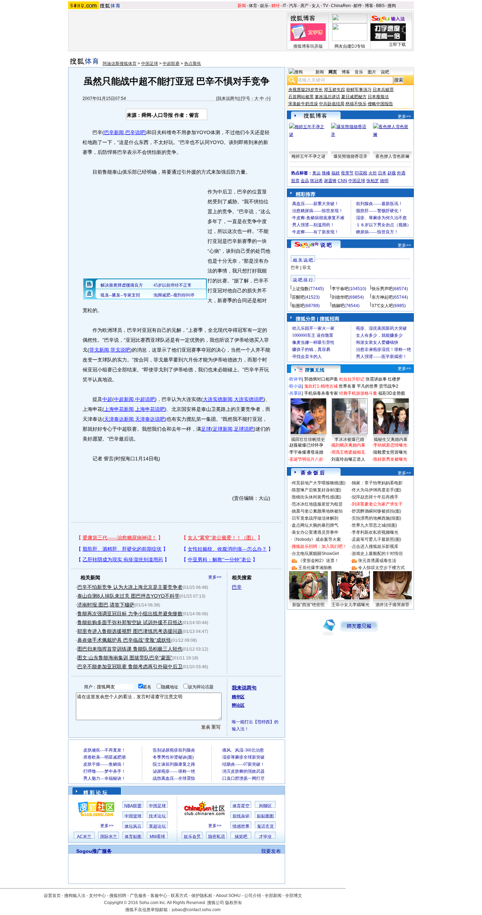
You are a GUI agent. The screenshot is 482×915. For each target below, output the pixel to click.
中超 (107, 399)
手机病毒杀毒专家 (321, 393)
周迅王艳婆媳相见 (348, 452)
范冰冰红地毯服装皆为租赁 (317, 504)
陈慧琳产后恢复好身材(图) (316, 490)
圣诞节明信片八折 (306, 459)
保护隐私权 (201, 895)
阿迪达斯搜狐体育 (120, 63)
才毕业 (265, 836)
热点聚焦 (192, 63)
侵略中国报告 (380, 103)
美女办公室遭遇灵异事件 (315, 532)
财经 (275, 5)
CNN (342, 180)
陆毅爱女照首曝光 (390, 452)
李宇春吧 (340, 288)
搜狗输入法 (74, 895)
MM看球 (157, 836)
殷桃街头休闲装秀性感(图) (316, 497)
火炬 (372, 173)
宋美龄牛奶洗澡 (303, 103)
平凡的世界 (367, 386)
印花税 (361, 173)
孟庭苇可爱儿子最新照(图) (376, 539)
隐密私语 (216, 836)
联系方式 (179, 895)
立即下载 (397, 44)
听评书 (295, 379)
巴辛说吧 (135, 132)
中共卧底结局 (331, 103)
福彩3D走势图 (391, 393)
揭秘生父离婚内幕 (391, 439)
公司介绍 (252, 895)
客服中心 (158, 895)
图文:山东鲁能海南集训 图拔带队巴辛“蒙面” (125, 657)
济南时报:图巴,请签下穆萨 (105, 605)
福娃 (335, 173)
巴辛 (237, 587)
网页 (333, 72)
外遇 (401, 173)
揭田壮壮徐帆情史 (308, 439)
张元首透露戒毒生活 (377, 560)
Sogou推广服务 (94, 851)
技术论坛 (157, 816)
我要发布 (271, 851)
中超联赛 (171, 63)
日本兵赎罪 (383, 89)
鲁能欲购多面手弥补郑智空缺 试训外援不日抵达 (129, 622)
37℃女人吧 (382, 305)
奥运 (316, 173)
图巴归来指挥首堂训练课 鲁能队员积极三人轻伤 (129, 649)
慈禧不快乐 (356, 103)
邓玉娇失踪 (334, 89)
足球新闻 (223, 429)
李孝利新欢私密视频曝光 (375, 532)
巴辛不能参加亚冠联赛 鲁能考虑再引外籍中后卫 (129, 666)
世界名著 (347, 386)
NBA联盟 (132, 805)
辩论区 (238, 705)
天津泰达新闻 (119, 419)
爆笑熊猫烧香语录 (350, 156)
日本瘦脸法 (378, 96)
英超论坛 (157, 826)
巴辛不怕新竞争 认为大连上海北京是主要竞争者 (129, 587)
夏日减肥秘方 (354, 96)
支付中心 (97, 895)
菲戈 (306, 267)
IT (284, 5)
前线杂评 (241, 816)
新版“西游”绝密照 (308, 604)
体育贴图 (133, 836)
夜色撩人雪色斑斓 (392, 156)
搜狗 (391, 5)
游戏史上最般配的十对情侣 (377, 553)
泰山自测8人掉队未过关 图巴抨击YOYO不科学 (128, 596)
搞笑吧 (241, 836)
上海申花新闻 (119, 409)
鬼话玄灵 (265, 826)
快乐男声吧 (382, 288)
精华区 (238, 696)
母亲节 (347, 173)
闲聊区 (265, 805)
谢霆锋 (330, 180)
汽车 (293, 5)
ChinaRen (341, 5)
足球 (206, 429)
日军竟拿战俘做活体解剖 (315, 518)
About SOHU (228, 895)
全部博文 (293, 895)
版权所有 (233, 902)
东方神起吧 (382, 297)
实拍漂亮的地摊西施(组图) (376, 518)
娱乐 (264, 5)
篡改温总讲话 (327, 96)
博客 (369, 5)
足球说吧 (244, 429)
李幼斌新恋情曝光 (390, 445)
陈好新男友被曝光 (390, 459)
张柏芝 (372, 180)
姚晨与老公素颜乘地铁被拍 (317, 511)
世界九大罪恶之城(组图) (374, 525)
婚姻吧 (338, 305)
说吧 (385, 72)
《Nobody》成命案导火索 (316, 539)
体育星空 (241, 805)
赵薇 (391, 173)
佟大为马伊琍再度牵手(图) (376, 490)
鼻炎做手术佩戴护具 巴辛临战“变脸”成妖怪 (124, 640)
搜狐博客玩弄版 (308, 46)
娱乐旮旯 (192, 836)
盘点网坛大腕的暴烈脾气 (315, 525)
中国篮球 (133, 816)
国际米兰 (108, 836)
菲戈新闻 (99, 350)
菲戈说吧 (120, 350)
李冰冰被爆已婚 (349, 439)
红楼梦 (394, 379)
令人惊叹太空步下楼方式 (381, 567)
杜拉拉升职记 (351, 379)
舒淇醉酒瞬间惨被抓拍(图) (376, 511)
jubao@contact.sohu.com (196, 909)
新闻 (241, 5)
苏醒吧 (298, 297)
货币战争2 (388, 386)
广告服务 (138, 895)
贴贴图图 (265, 816)
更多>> (215, 577)
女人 (316, 5)
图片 (372, 72)
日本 (382, 173)
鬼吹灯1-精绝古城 (321, 386)
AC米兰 (84, 836)
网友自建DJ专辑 (350, 46)
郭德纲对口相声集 (321, 379)
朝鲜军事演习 (359, 89)
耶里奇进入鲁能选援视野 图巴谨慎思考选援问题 (129, 631)
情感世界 (241, 826)
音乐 (359, 72)
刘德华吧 (340, 297)
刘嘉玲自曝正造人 (348, 459)
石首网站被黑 (301, 96)
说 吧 (326, 245)
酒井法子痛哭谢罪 (392, 604)
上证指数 (300, 288)
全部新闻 (273, 895)
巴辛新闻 (114, 132)
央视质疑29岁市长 (305, 89)
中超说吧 (145, 399)
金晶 (305, 180)
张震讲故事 (376, 379)
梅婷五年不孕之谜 (308, 156)
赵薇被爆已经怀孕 (306, 445)
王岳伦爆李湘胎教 (315, 567)
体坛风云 (133, 826)
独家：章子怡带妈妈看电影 (377, 482)
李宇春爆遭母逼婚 (306, 452)
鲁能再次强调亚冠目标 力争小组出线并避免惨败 (129, 613)
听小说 (295, 386)
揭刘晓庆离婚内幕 (348, 445)
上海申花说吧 (150, 409)
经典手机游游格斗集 (358, 393)
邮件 (358, 5)
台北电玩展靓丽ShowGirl (315, 553)
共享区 (295, 393)
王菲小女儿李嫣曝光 (350, 604)
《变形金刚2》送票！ (318, 560)
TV (325, 5)
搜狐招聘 (117, 895)
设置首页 (52, 895)
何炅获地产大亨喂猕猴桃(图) (318, 482)
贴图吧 (298, 305)
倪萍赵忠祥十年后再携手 (375, 497)
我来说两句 (228, 98)
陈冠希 (316, 180)
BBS (380, 5)
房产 (304, 5)
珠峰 (326, 173)
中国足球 (149, 63)
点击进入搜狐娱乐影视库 (375, 546)
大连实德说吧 (249, 399)
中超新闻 (124, 399)
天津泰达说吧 (150, 419)
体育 (253, 5)
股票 (295, 180)
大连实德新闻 (218, 399)
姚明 (384, 180)
